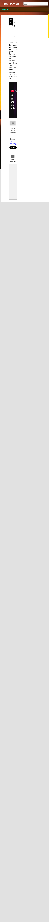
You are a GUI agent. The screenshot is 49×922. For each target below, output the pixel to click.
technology (13, 143)
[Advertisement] (29, 54)
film (12, 141)
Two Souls (14, 29)
